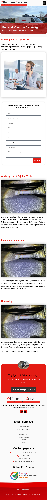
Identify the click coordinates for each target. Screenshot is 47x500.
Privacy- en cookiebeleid (23, 489)
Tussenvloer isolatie (23, 429)
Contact (23, 440)
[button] (44, 3)
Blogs (24, 442)
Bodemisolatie (23, 437)
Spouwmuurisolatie (23, 426)
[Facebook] (21, 411)
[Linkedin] (25, 411)
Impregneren (23, 432)
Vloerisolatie (23, 434)
